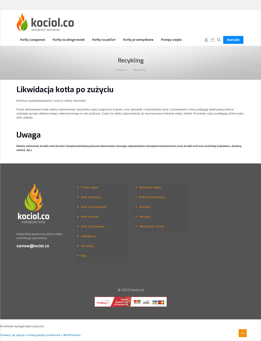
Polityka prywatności (152, 197)
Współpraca (88, 236)
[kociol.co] (45, 22)
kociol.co (120, 69)
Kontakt (233, 40)
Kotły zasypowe (91, 197)
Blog (84, 255)
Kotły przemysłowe (93, 226)
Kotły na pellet (90, 216)
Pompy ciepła (89, 187)
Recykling (140, 69)
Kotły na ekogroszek (93, 206)
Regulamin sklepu (150, 187)
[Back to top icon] (243, 333)
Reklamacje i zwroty (151, 226)
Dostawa (144, 206)
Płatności (145, 216)
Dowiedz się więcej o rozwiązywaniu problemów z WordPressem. (40, 335)
